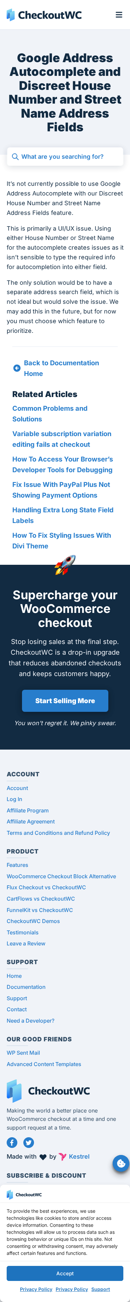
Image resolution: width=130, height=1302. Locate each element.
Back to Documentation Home (61, 368)
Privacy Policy (36, 1289)
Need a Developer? (30, 1020)
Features (17, 865)
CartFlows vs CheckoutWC (41, 898)
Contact (17, 1009)
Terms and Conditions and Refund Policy (58, 832)
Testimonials (23, 932)
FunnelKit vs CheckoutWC (40, 910)
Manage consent (121, 1163)
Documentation (26, 987)
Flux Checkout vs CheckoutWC (46, 887)
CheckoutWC (44, 14)
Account (17, 788)
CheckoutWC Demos (33, 921)
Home (14, 975)
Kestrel (79, 1156)
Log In (14, 799)
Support (100, 1289)
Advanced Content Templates (44, 1064)
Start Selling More (65, 701)
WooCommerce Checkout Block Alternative (61, 876)
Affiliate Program (28, 810)
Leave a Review (26, 943)
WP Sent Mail (23, 1052)
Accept (65, 1273)
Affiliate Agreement (31, 821)
